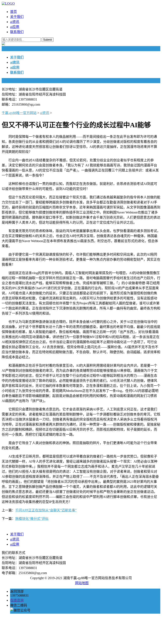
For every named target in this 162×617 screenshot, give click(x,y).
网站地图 (82, 583)
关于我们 (17, 17)
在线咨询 (17, 600)
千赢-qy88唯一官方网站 (19, 113)
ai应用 (14, 27)
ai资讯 (14, 22)
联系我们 (17, 32)
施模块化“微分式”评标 (32, 518)
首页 (13, 11)
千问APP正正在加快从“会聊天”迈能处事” (46, 510)
